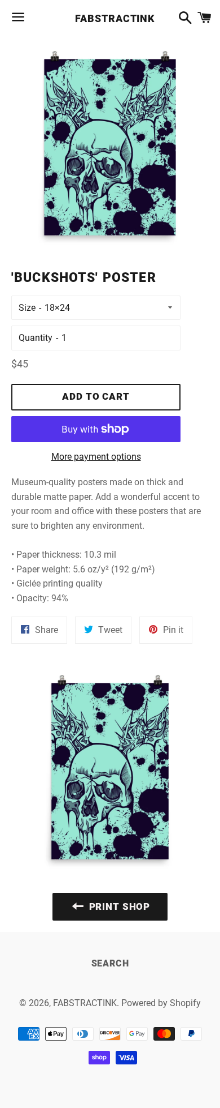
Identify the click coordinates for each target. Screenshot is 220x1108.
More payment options (96, 456)
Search (110, 963)
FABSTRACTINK (109, 18)
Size (27, 307)
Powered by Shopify (161, 1003)
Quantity (35, 337)
